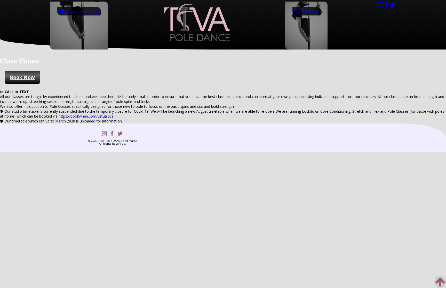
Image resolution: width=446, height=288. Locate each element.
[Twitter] (392, 6)
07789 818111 (307, 11)
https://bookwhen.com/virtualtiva (86, 116)
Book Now (22, 77)
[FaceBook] (386, 6)
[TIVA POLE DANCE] (196, 42)
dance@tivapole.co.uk (81, 11)
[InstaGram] (380, 6)
